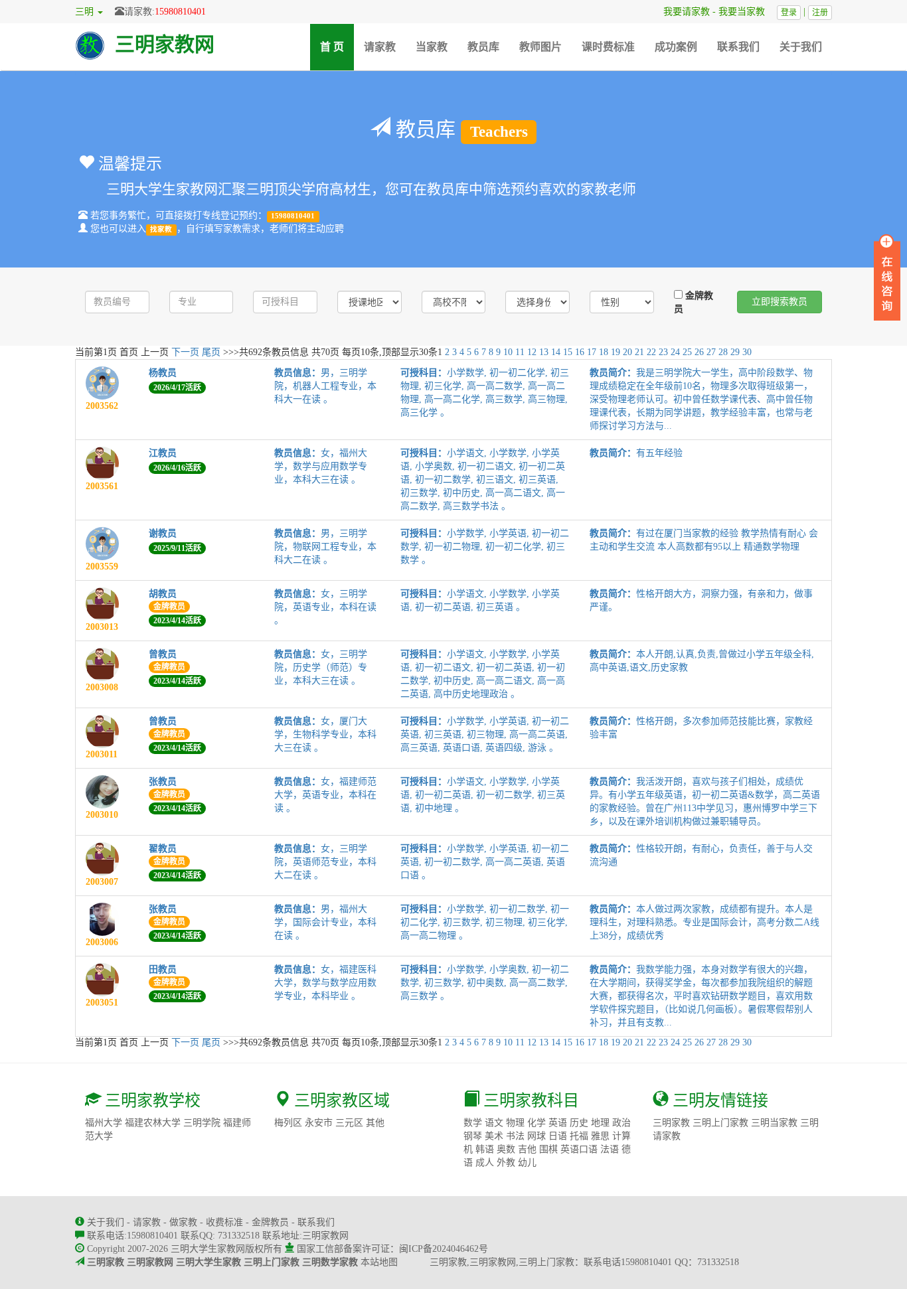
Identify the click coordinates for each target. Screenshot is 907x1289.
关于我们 (801, 46)
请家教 (380, 46)
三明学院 (201, 1123)
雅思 (600, 1136)
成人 (484, 1163)
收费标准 (224, 1222)
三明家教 (671, 1123)
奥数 (506, 1149)
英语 (557, 1123)
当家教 (432, 46)
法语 (609, 1149)
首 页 (337, 46)
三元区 (349, 1123)
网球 (536, 1136)
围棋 (548, 1149)
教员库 (483, 46)
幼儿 (527, 1163)
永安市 (319, 1123)
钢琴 (472, 1136)
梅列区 (288, 1123)
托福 (579, 1136)
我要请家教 (682, 12)
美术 (494, 1136)
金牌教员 (693, 302)
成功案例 (676, 46)
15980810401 (180, 12)
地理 (600, 1123)
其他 (375, 1123)
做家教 (183, 1222)
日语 (557, 1136)
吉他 (527, 1149)
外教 (506, 1163)
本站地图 (379, 1262)
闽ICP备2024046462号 (443, 1249)
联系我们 (738, 46)
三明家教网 (164, 44)
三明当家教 (774, 1123)
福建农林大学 (153, 1123)
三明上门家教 (720, 1123)
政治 (621, 1123)
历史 (579, 1123)
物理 (515, 1123)
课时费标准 (608, 46)
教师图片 (540, 46)
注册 (820, 12)
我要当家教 (746, 12)
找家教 (161, 229)
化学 (536, 1123)
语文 (494, 1123)
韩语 (484, 1149)
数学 (472, 1123)
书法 (515, 1136)
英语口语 (579, 1149)
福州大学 (103, 1123)
